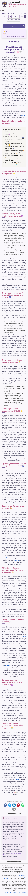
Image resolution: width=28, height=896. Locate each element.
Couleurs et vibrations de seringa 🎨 (14, 150)
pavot (10, 643)
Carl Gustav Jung (20, 877)
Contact (15, 892)
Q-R (22, 16)
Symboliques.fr (14, 2)
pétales (18, 779)
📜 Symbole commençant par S (10, 34)
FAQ (19, 892)
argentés (16, 560)
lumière (23, 115)
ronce (24, 636)
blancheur (6, 558)
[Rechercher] (23, 26)
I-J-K (4, 16)
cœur (15, 287)
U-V (12, 20)
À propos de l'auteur (7, 892)
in (14, 805)
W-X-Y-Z (17, 20)
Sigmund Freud (5, 878)
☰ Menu (2, 10)
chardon (7, 666)
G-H (25, 13)
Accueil (4, 13)
